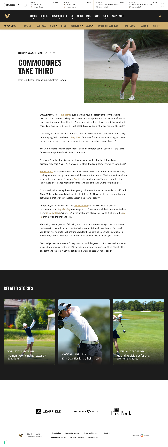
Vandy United (118, 15)
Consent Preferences (72, 433)
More (155, 25)
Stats (52, 25)
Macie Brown (81, 205)
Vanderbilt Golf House (108, 25)
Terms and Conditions (92, 433)
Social (89, 25)
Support (145, 25)
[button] (25, 5)
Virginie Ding (64, 209)
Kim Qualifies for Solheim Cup (80, 358)
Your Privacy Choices (58, 437)
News (63, 25)
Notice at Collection (77, 437)
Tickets (43, 15)
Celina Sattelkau (53, 213)
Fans (88, 15)
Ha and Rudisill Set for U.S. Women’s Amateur (133, 357)
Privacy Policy (56, 433)
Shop (105, 15)
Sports (33, 15)
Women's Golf (13, 351)
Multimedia (76, 25)
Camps (97, 15)
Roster (27, 25)
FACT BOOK (130, 25)
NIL (72, 15)
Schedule (41, 25)
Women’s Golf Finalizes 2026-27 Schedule (26, 357)
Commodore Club (59, 15)
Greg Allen (76, 137)
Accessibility (93, 437)
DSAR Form (108, 433)
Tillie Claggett (46, 171)
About (80, 15)
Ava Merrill (79, 179)
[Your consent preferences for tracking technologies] (4, 442)
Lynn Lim (65, 115)
